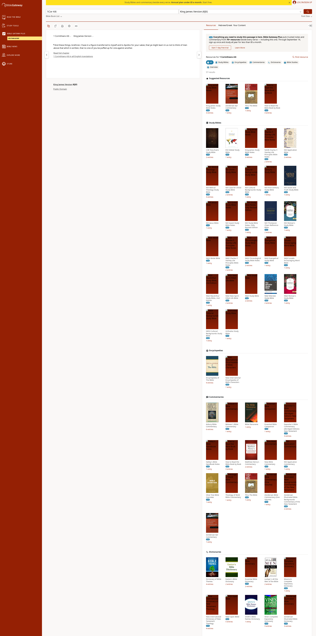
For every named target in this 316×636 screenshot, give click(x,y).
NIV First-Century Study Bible (272, 189)
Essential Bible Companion (271, 425)
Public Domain (60, 89)
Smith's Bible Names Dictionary (252, 618)
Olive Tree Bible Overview (212, 496)
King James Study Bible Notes (213, 107)
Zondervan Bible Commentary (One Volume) (272, 497)
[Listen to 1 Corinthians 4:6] (76, 26)
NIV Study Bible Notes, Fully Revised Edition (251, 225)
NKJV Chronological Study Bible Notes (253, 259)
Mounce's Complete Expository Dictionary (288, 582)
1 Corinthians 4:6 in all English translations (73, 56)
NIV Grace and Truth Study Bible (291, 189)
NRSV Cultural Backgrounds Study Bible (214, 333)
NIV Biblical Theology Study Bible (212, 190)
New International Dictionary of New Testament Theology (213, 620)
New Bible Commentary (270, 463)
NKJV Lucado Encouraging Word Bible (292, 260)
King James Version (62, 84)
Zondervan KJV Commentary (231, 107)
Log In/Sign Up (304, 2)
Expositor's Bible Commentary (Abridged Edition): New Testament (292, 427)
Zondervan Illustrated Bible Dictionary (290, 619)
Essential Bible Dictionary (251, 580)
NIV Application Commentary (290, 463)
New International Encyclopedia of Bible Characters (233, 380)
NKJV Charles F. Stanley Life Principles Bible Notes (232, 261)
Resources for (221, 57)
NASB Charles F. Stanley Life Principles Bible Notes (271, 153)
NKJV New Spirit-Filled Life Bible (232, 297)
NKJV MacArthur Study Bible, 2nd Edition (213, 298)
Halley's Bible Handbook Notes (213, 463)
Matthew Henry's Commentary (252, 463)
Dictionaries (215, 552)
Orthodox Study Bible (232, 332)
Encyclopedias (216, 350)
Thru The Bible (251, 106)
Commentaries (216, 397)
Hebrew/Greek (225, 25)
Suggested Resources (219, 78)
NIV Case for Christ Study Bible (233, 189)
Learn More (240, 47)
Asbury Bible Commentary (211, 425)
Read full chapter (61, 53)
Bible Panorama (251, 424)
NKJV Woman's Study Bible (290, 297)
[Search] (308, 11)
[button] (302, 2)
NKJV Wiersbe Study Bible (270, 297)
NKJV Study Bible (252, 296)
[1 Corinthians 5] (199, 54)
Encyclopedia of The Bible (212, 379)
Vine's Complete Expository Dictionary (271, 619)
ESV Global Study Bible (232, 151)
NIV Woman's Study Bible (289, 224)
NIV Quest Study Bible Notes (232, 224)
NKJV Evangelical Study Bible (271, 259)
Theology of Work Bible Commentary (233, 496)
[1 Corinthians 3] (47, 54)
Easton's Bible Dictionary (231, 580)
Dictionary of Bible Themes (213, 580)
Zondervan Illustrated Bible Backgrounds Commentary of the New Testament (292, 499)
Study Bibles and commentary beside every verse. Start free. (168, 2)
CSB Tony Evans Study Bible (212, 151)
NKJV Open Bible (232, 617)
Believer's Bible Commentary (232, 425)
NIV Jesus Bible (212, 223)
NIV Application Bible (290, 151)
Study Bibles (215, 123)
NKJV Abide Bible (213, 258)
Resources (211, 25)
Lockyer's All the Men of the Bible (271, 580)
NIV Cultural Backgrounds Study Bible (253, 190)
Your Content (239, 25)
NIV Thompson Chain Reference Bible (271, 225)
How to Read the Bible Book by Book (272, 107)
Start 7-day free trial (220, 47)
